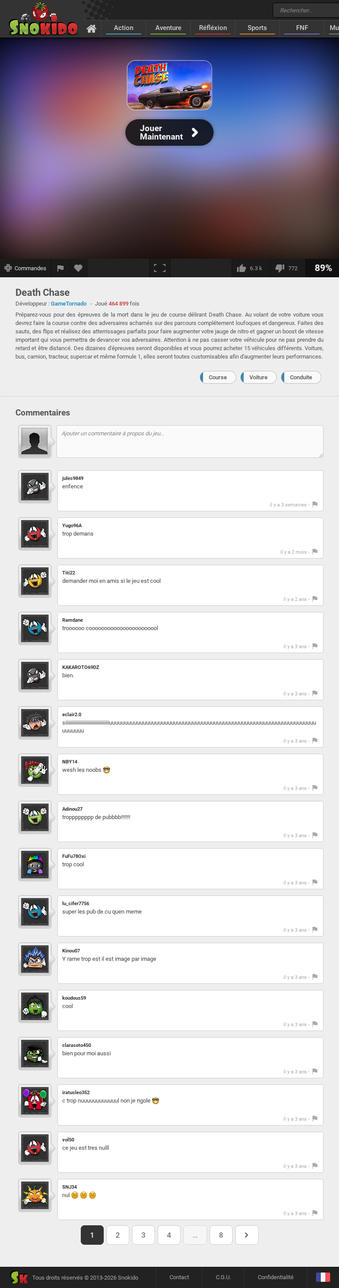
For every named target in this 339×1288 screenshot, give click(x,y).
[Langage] (323, 1277)
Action (123, 28)
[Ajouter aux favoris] (78, 268)
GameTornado (69, 303)
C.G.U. (223, 1277)
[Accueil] (92, 28)
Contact (179, 1277)
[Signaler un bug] (60, 268)
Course (218, 377)
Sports (257, 28)
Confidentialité (276, 1277)
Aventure (168, 28)
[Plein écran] (159, 268)
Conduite (301, 377)
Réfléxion (213, 28)
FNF (302, 28)
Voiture (258, 377)
